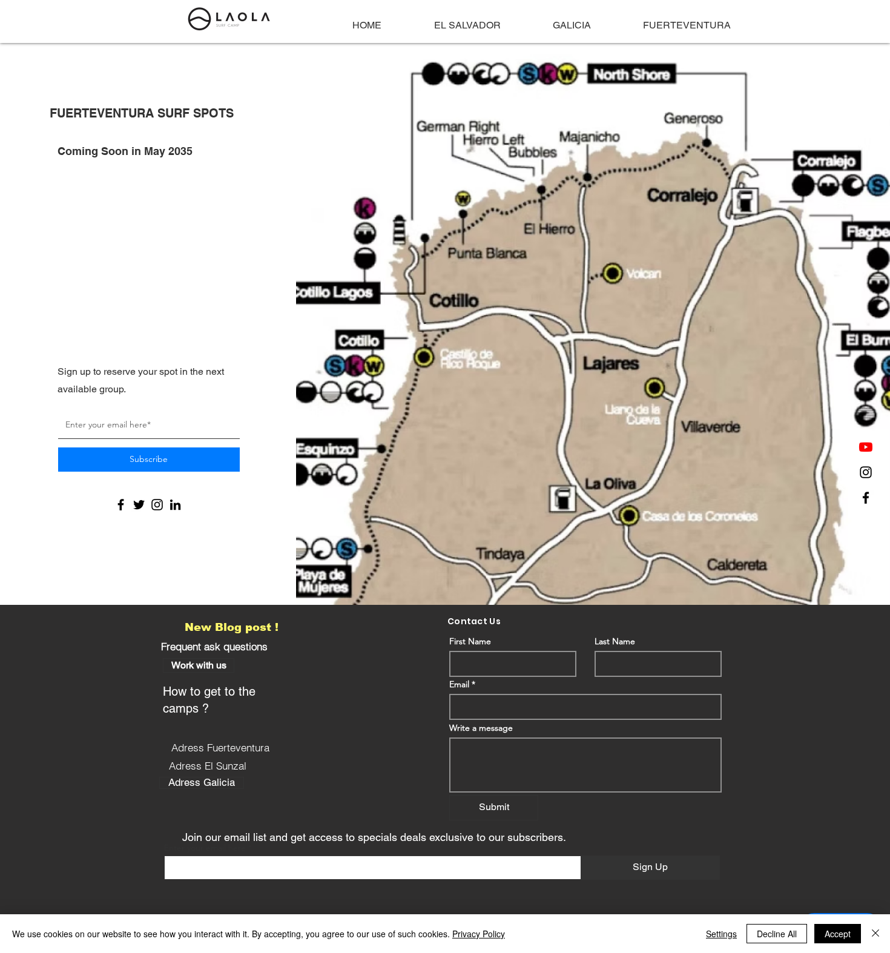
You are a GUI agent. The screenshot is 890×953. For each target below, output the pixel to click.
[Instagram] (866, 472)
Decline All (777, 934)
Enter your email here (205, 847)
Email (459, 684)
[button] (198, 665)
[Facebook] (866, 498)
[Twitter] (139, 504)
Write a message (481, 728)
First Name (470, 641)
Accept (838, 934)
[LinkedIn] (175, 504)
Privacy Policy (478, 934)
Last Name (615, 641)
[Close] (875, 933)
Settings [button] (721, 934)
